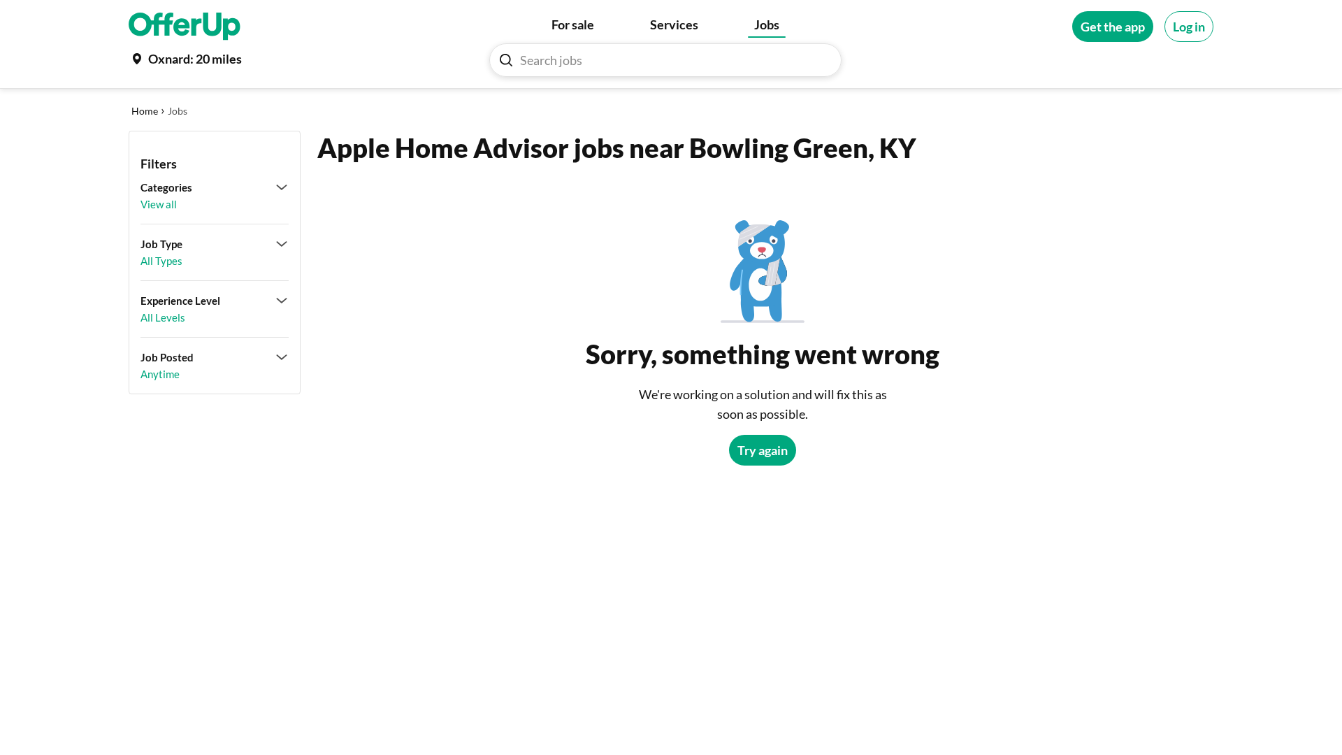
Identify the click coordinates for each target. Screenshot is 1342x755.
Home (144, 111)
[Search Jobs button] (506, 60)
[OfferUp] (184, 27)
